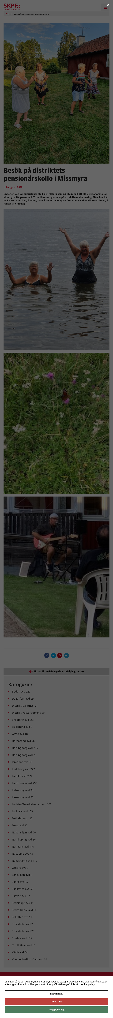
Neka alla (56, 1001)
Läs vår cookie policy (83, 984)
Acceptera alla (56, 1009)
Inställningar (56, 993)
